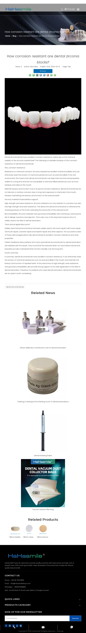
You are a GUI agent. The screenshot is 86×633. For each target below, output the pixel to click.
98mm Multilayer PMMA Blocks (15, 537)
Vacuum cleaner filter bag (43, 509)
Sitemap (60, 631)
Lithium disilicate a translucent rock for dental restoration (43, 348)
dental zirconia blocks (15, 287)
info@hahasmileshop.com (21, 583)
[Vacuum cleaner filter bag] (43, 483)
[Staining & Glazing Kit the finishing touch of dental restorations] (43, 375)
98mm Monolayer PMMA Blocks (43, 537)
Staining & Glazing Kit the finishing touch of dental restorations (43, 401)
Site (69, 66)
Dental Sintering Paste (43, 455)
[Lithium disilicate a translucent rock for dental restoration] (43, 321)
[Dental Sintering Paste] (43, 429)
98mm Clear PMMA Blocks (29, 537)
